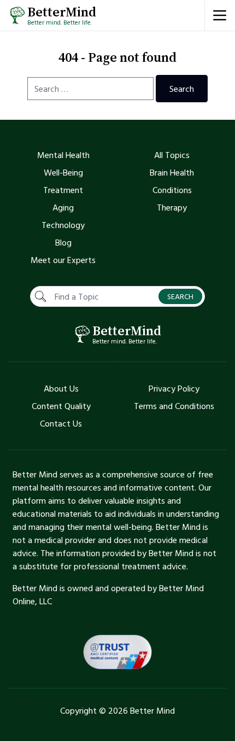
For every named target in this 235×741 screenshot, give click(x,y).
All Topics (172, 154)
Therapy (172, 207)
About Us (61, 388)
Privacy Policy (174, 388)
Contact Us (61, 423)
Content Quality (61, 405)
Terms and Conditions (174, 405)
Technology (63, 224)
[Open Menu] (219, 15)
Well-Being (63, 172)
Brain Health (172, 172)
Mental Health (63, 154)
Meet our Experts (63, 259)
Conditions (172, 189)
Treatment (63, 189)
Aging (63, 207)
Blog (63, 242)
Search (181, 88)
